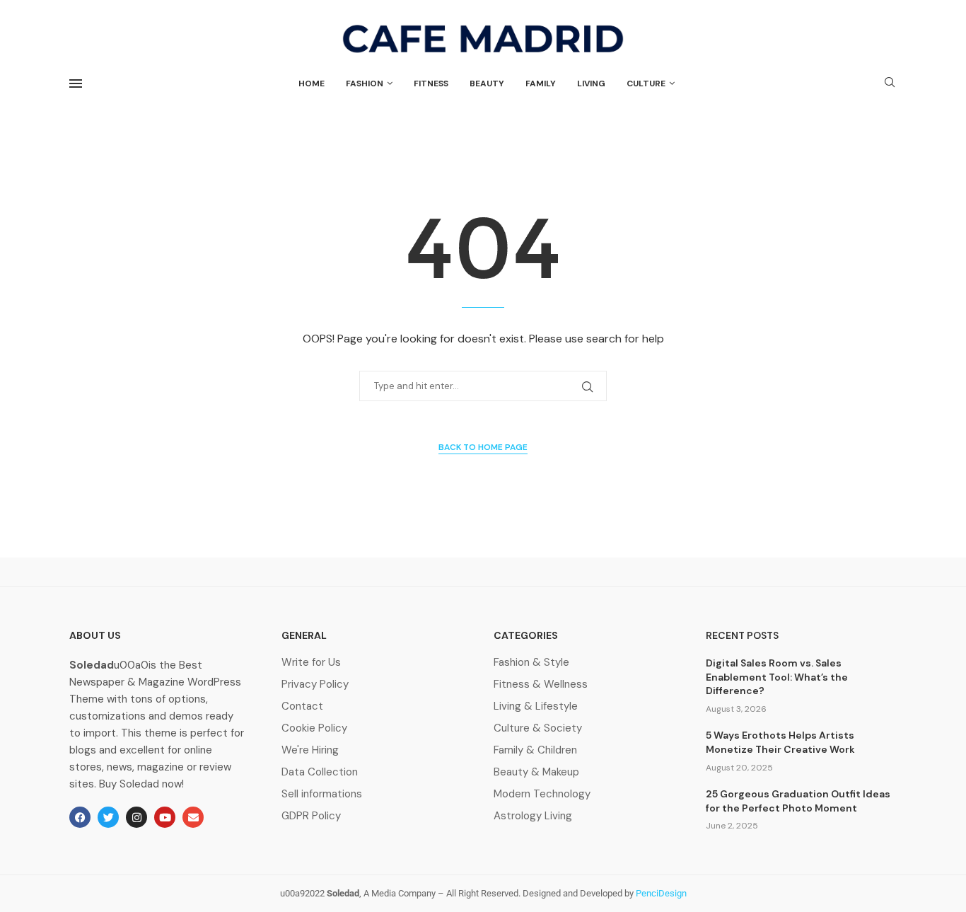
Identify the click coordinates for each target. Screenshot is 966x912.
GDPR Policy (311, 816)
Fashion (364, 83)
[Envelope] (193, 817)
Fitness (431, 83)
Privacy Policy (315, 684)
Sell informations (321, 794)
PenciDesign (661, 893)
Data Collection (319, 772)
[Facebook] (80, 817)
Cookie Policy (314, 728)
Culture (646, 83)
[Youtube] (164, 817)
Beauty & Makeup (536, 772)
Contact (302, 706)
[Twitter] (108, 817)
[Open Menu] (75, 83)
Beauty (487, 83)
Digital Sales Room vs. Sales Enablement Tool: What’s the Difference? (777, 677)
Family (540, 83)
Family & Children (535, 750)
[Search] (890, 83)
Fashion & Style (531, 662)
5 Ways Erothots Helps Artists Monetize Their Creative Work (780, 742)
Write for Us (311, 662)
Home (311, 83)
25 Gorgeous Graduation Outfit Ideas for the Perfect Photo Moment (798, 800)
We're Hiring (310, 750)
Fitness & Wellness (541, 684)
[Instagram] (136, 817)
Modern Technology (542, 794)
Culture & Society (538, 728)
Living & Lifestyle (536, 706)
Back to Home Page (483, 447)
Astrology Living (533, 816)
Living (591, 83)
